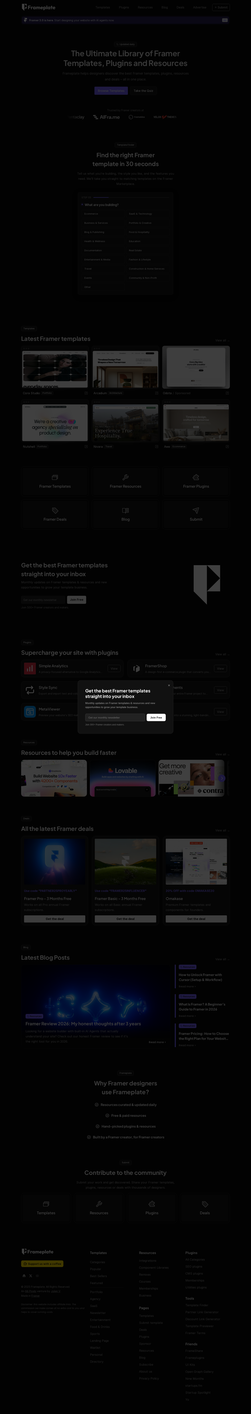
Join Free (156, 717)
